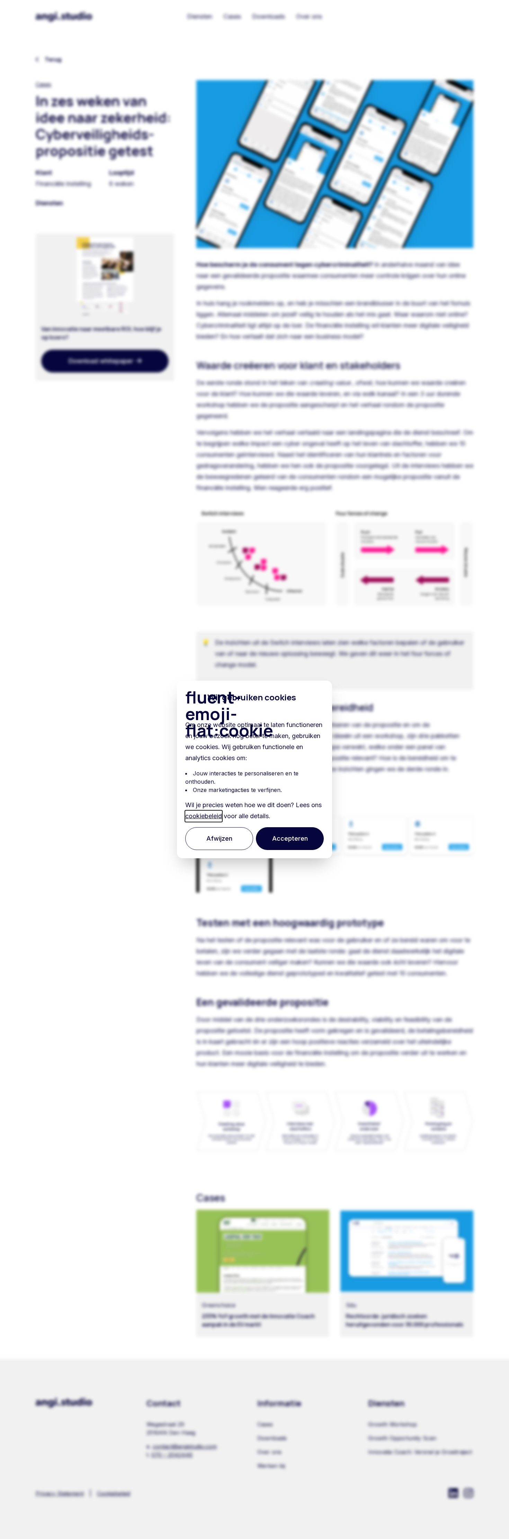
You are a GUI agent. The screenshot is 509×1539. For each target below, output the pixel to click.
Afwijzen (219, 838)
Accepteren (290, 838)
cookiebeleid (203, 816)
